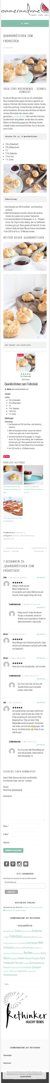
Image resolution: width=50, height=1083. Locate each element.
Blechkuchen (37, 931)
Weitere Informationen (34, 1074)
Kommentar (7, 796)
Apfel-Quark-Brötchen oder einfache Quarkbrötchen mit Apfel (12, 489)
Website (6, 842)
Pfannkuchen (8, 963)
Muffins (43, 953)
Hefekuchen (18, 947)
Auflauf (18, 931)
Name (6, 826)
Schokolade (27, 967)
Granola (10, 943)
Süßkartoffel (6, 971)
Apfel (4, 931)
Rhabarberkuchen (17, 967)
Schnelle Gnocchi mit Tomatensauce (39, 549)
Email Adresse (10, 882)
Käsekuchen (36, 953)
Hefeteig (36, 947)
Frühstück (19, 533)
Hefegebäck (8, 947)
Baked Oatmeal (26, 931)
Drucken (26, 379)
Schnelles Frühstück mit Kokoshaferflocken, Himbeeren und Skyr (33, 489)
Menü (26, 23)
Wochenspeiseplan (10, 974)
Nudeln (21, 958)
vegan (15, 971)
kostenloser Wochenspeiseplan (13, 953)
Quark (31, 963)
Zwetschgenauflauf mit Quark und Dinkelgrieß (12, 519)
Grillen (18, 943)
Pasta (42, 958)
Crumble (6, 937)
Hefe (40, 942)
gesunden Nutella (18, 116)
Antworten (41, 577)
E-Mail (6, 834)
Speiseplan (36, 967)
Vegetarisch (22, 970)
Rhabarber (7, 967)
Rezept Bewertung (7, 788)
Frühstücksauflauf (29, 936)
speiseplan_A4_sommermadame (33, 907)
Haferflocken (31, 943)
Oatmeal (28, 958)
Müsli (6, 958)
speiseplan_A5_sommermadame (16, 910)
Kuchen (28, 952)
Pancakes (35, 958)
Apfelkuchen (10, 931)
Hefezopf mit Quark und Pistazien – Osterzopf (13, 549)
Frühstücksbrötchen (27, 536)
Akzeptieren (25, 1076)
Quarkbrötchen (8, 539)
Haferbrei (23, 943)
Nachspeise (13, 958)
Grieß (15, 943)
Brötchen (15, 536)
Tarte (11, 970)
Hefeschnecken (27, 947)
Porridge (26, 963)
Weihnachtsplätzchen (31, 971)
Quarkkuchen (39, 963)
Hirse (41, 948)
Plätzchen (18, 963)
